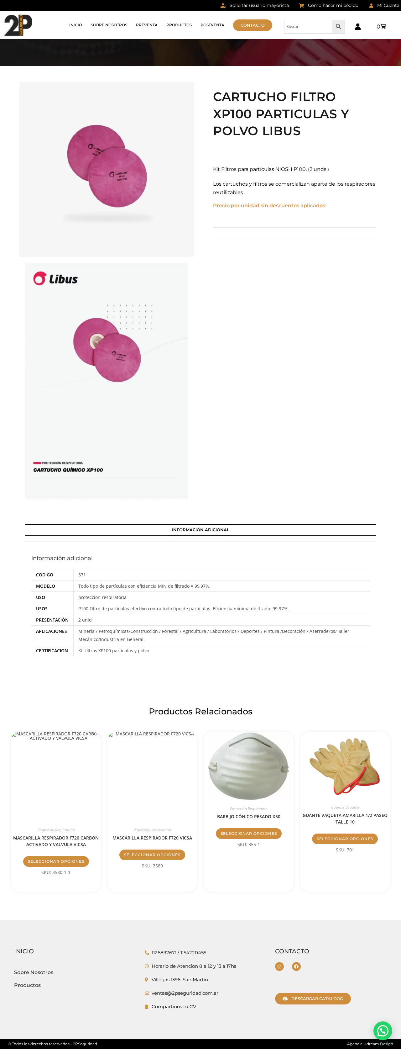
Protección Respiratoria (56, 830)
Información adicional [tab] (200, 529)
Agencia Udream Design (370, 1043)
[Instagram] (279, 966)
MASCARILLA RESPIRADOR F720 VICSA (152, 838)
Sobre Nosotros (109, 25)
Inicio (75, 25)
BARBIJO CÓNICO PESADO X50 (248, 816)
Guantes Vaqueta (345, 807)
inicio (24, 951)
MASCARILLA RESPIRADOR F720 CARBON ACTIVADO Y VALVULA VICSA (56, 841)
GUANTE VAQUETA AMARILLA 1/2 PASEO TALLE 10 (345, 818)
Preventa (147, 25)
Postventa (212, 25)
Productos (179, 25)
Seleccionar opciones (56, 861)
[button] (382, 1030)
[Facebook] (296, 966)
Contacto (292, 951)
